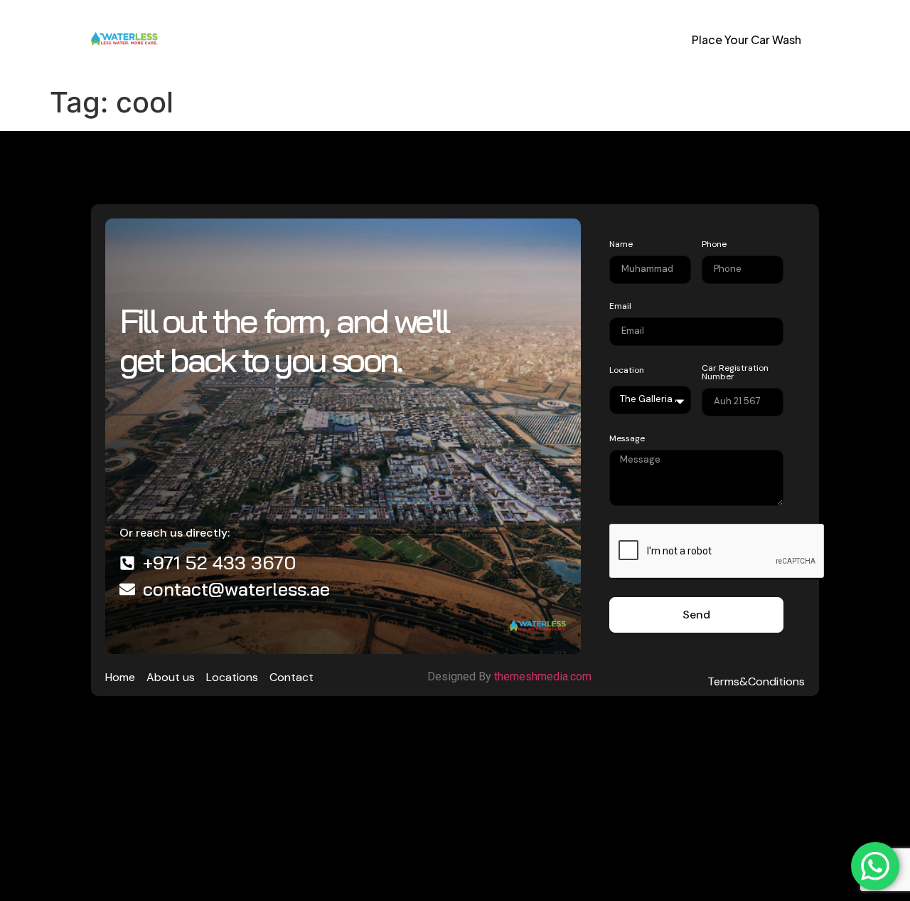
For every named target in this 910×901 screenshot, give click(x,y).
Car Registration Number (735, 373)
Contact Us (464, 40)
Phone (714, 245)
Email (620, 307)
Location (626, 371)
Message (627, 439)
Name (621, 245)
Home (199, 40)
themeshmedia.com (544, 676)
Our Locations (364, 40)
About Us (269, 40)
